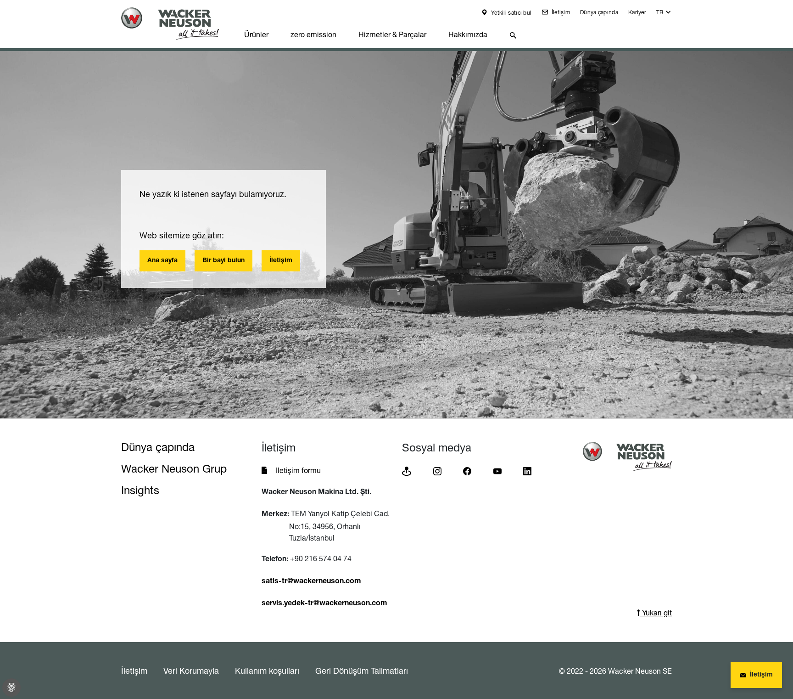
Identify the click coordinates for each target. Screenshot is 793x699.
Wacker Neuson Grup (174, 468)
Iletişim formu (298, 470)
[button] (664, 14)
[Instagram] (437, 470)
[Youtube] (497, 470)
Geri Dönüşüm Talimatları (361, 670)
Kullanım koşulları (267, 670)
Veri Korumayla (191, 670)
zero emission (313, 34)
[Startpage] (177, 23)
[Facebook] (467, 470)
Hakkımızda (467, 34)
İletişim (560, 12)
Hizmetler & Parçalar (392, 34)
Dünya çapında (599, 12)
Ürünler (256, 34)
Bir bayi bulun (223, 261)
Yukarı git (656, 612)
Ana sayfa (162, 261)
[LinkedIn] (527, 470)
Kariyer (637, 12)
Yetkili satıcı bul (511, 12)
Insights (140, 490)
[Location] (406, 470)
